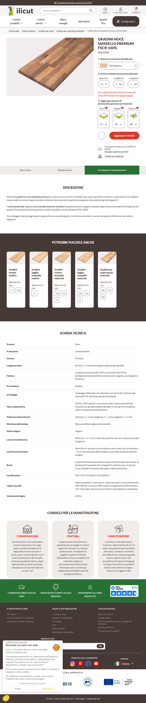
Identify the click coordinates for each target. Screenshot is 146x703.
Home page (14, 31)
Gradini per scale (45, 31)
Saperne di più (125, 95)
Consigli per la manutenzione (112, 170)
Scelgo (18, 688)
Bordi (103, 108)
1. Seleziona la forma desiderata (115, 59)
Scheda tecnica (64, 170)
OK (100, 646)
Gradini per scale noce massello (70, 31)
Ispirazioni (84, 21)
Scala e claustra (29, 31)
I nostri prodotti (15, 21)
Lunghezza (119, 78)
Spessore (103, 78)
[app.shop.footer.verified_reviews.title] (124, 591)
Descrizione (103, 52)
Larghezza (133, 78)
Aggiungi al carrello (124, 135)
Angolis (118, 108)
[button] (6, 698)
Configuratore (128, 21)
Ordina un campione (114, 156)
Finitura (133, 108)
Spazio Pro (103, 21)
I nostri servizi (40, 21)
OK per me (48, 688)
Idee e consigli (63, 21)
